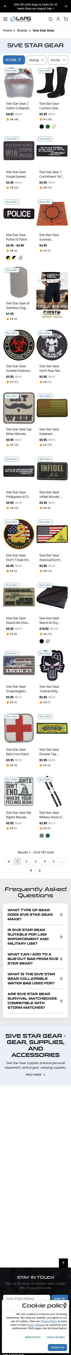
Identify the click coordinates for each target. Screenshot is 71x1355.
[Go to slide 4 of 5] (65, 6)
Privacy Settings (35, 1324)
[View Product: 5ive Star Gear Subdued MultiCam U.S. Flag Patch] (52, 408)
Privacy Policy (49, 1321)
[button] (41, 126)
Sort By (55, 60)
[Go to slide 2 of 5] (5, 6)
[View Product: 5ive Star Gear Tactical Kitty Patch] (52, 665)
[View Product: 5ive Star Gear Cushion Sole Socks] (52, 82)
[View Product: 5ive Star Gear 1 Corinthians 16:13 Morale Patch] (52, 151)
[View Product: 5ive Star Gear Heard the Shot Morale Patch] (19, 597)
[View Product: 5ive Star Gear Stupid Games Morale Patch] (19, 151)
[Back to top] (63, 1263)
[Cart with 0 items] (65, 19)
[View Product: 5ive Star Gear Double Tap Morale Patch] (52, 728)
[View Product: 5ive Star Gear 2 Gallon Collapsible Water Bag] (19, 82)
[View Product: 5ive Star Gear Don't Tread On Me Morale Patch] (19, 534)
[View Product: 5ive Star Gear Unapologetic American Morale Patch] (19, 665)
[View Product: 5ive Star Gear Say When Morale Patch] (19, 408)
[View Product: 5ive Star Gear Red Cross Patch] (19, 728)
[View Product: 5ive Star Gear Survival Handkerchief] (52, 214)
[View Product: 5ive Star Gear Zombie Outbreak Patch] (19, 345)
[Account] (58, 19)
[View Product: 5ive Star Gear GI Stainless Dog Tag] (19, 282)
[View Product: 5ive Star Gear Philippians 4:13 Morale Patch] (19, 471)
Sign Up (59, 1298)
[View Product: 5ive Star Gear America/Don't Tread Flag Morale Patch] (52, 534)
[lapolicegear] (21, 19)
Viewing (34, 60)
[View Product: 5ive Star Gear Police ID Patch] (19, 214)
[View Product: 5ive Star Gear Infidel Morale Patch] (52, 471)
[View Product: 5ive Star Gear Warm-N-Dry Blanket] (52, 597)
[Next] (40, 870)
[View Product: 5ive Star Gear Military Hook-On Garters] (52, 791)
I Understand (57, 1347)
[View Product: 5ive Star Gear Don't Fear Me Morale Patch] (52, 345)
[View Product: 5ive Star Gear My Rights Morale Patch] (19, 791)
